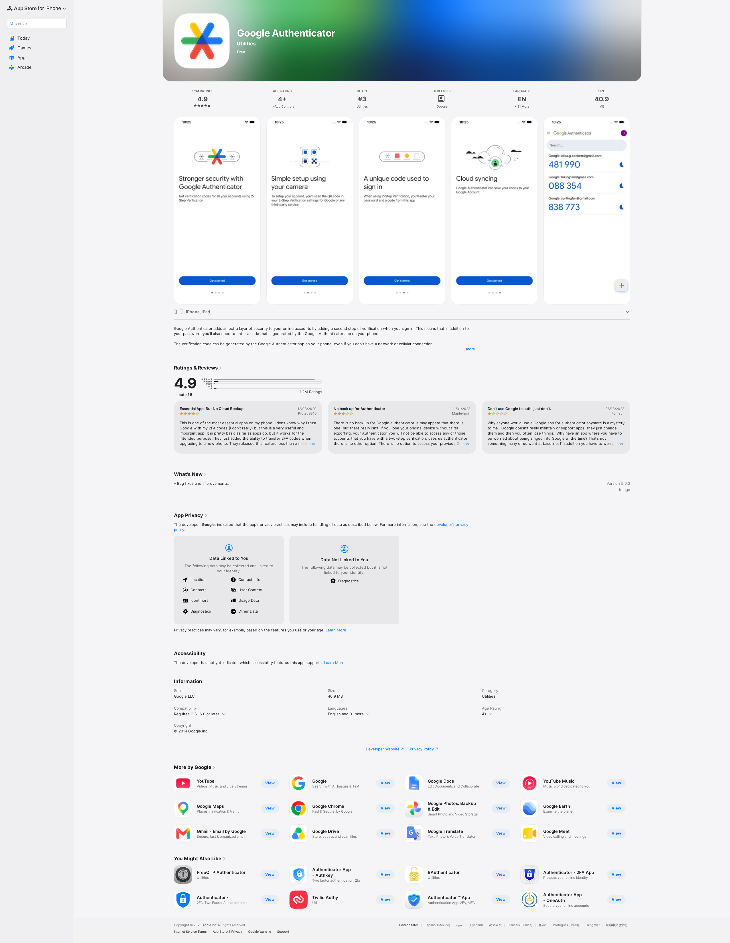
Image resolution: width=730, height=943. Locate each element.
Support (283, 931)
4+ (484, 714)
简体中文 (495, 925)
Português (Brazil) (566, 925)
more (470, 349)
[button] (36, 38)
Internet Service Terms (190, 931)
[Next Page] (636, 211)
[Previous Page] (168, 211)
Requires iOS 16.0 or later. (197, 714)
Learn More (336, 630)
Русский (476, 925)
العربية (460, 925)
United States (409, 925)
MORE (312, 443)
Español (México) (437, 925)
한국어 (542, 925)
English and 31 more (346, 714)
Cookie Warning (259, 931)
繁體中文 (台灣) (616, 925)
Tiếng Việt (592, 925)
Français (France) (520, 925)
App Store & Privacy (227, 931)
